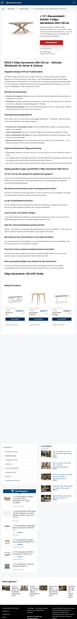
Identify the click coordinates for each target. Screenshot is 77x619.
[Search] (73, 2)
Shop (4, 617)
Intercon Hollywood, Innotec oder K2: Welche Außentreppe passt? (62, 453)
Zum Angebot (51, 43)
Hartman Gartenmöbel (18, 570)
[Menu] (2, 2)
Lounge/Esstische (10, 472)
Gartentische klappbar (12, 468)
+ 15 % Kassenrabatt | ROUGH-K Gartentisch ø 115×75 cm (33, 314)
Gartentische (11, 9)
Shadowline (16, 535)
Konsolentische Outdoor (12, 480)
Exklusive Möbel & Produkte (11, 608)
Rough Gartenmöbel (45, 48)
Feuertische (8, 464)
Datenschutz (6, 614)
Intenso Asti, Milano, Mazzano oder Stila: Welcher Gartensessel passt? (62, 476)
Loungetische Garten (11, 460)
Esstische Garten (24, 9)
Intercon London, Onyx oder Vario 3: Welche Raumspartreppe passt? (62, 465)
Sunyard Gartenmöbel (18, 506)
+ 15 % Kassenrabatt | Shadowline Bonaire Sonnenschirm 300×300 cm (24, 528)
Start (3, 9)
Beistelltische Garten (11, 451)
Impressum (6, 611)
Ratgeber (55, 457)
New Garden (16, 521)
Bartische (8, 476)
